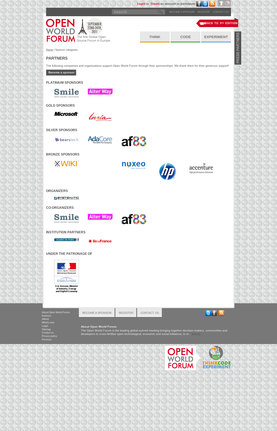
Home (49, 49)
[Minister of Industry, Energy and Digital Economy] (66, 277)
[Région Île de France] (100, 241)
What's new (48, 322)
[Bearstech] (66, 139)
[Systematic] (66, 198)
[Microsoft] (66, 113)
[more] (196, 334)
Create (155, 3)
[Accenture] (201, 167)
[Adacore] (100, 139)
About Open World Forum (56, 312)
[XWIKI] (66, 163)
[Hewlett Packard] (167, 171)
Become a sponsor (181, 12)
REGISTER (204, 12)
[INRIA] (100, 116)
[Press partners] (238, 48)
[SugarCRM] (100, 162)
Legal (45, 326)
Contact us (221, 12)
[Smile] (66, 92)
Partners (46, 315)
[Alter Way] (100, 91)
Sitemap (46, 329)
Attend (45, 319)
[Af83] (133, 141)
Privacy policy (49, 336)
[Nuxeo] (133, 165)
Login (141, 3)
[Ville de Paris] (66, 239)
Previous (47, 339)
